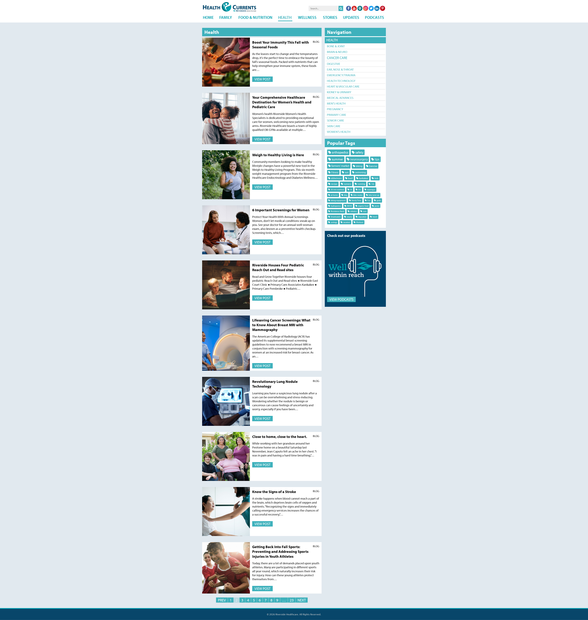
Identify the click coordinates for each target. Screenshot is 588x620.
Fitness (334, 172)
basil (350, 178)
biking (359, 166)
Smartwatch (336, 216)
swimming (360, 172)
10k (372, 184)
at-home (334, 195)
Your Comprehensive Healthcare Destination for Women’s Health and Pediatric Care (281, 102)
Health (332, 40)
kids (376, 178)
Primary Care (336, 115)
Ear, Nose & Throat (340, 69)
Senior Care (335, 120)
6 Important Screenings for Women (280, 210)
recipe (334, 183)
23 (292, 600)
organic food (363, 206)
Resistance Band (337, 211)
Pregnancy (335, 109)
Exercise (373, 166)
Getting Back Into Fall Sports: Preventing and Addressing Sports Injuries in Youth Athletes (280, 551)
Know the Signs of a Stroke (274, 491)
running (361, 183)
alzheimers (336, 178)
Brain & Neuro (337, 52)
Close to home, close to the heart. (279, 436)
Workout (359, 222)
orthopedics (340, 152)
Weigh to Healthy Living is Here (278, 155)
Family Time (356, 200)
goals (379, 200)
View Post (262, 79)
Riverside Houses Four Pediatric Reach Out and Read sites (278, 267)
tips (377, 159)
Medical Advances (340, 98)
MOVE (349, 206)
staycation (362, 216)
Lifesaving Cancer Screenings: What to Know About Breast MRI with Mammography (281, 325)
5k (351, 189)
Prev (222, 600)
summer (337, 159)
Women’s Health (338, 132)
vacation (346, 222)
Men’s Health (336, 103)
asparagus (371, 189)
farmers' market (340, 166)
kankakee (363, 178)
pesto (377, 206)
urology (334, 222)
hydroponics (336, 206)
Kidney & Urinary (339, 92)
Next (302, 600)
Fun (368, 200)
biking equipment (338, 200)
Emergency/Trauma (341, 75)
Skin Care (333, 126)
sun (347, 172)
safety (359, 152)
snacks (349, 216)
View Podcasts (341, 299)
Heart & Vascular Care (343, 86)
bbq (345, 195)
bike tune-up (374, 195)
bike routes (357, 195)
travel (375, 216)
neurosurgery (359, 159)
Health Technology (341, 81)
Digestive (333, 64)
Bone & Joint (336, 46)
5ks (359, 189)
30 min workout (337, 189)
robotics (353, 211)
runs (364, 211)
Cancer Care (337, 58)
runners (347, 183)
